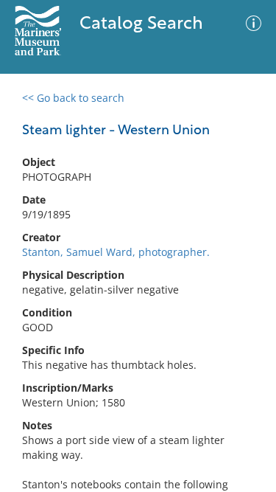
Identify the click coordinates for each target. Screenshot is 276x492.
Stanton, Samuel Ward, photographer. (116, 252)
